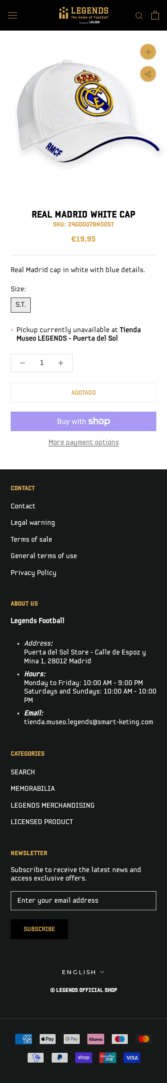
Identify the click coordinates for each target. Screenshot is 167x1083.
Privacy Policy (34, 573)
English (79, 972)
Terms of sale (31, 539)
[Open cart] (155, 15)
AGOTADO (83, 392)
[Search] (139, 15)
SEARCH (23, 772)
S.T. (21, 305)
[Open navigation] (12, 15)
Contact (23, 506)
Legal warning (33, 523)
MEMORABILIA (33, 789)
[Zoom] (148, 52)
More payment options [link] (84, 442)
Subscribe (39, 929)
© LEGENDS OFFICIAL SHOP (83, 990)
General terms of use (44, 556)
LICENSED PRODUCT (42, 822)
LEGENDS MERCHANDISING (53, 805)
